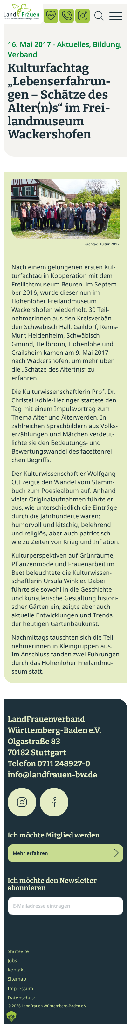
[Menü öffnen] (115, 16)
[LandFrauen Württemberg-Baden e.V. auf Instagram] (22, 802)
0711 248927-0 (63, 764)
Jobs (12, 960)
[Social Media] (82, 16)
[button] (11, 1016)
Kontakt (16, 969)
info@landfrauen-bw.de (52, 775)
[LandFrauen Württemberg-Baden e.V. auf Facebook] (54, 802)
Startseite (18, 951)
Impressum (20, 988)
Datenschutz (21, 997)
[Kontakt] (66, 16)
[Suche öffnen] (99, 16)
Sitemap (17, 979)
